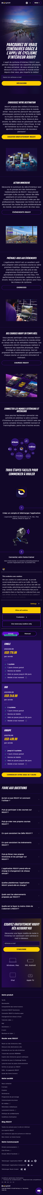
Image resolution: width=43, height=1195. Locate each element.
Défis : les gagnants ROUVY (10, 1070)
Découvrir (22, 83)
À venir (4, 1030)
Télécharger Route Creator (10, 1169)
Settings (33, 604)
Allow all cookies (21, 610)
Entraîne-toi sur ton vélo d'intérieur (13, 1050)
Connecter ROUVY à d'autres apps (12, 1013)
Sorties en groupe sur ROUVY (11, 1067)
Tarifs (3, 1000)
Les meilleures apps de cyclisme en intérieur (16, 1133)
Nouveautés (5, 1003)
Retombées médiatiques (9, 1107)
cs (10, 1182)
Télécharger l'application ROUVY (12, 1161)
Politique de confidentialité (10, 1113)
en (2, 1182)
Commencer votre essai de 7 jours (21, 775)
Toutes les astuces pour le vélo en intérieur (16, 1127)
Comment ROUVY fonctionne (11, 1010)
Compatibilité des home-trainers (12, 1006)
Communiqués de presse (10, 1100)
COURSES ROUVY (21, 363)
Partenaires (5, 1093)
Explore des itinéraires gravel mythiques (15, 1057)
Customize (20, 617)
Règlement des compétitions (32, 1179)
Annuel (10, 634)
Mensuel (28, 634)
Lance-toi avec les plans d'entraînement (15, 1063)
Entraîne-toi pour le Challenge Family (14, 1060)
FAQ (3, 1023)
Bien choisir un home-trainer (11, 1137)
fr (5, 1182)
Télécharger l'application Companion (14, 1165)
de (8, 1182)
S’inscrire (21, 949)
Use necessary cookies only (21, 624)
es (13, 1182)
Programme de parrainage (10, 1097)
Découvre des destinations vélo (12, 1047)
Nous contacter (7, 1083)
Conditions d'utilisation (9, 1117)
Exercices (21, 287)
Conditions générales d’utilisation (12, 1178)
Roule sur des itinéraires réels (11, 1043)
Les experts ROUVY (8, 1130)
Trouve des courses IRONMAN (11, 1053)
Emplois (4, 1090)
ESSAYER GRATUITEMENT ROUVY (21, 137)
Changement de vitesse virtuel (11, 1016)
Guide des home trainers (10, 1073)
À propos (4, 1087)
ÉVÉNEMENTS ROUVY (21, 212)
